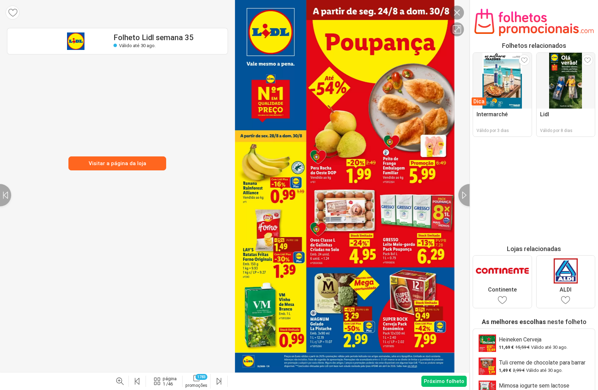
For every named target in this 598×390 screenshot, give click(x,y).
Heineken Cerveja (520, 339)
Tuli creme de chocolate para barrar (542, 362)
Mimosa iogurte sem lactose (534, 385)
